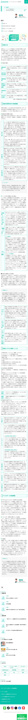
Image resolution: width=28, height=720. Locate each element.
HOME (4, 691)
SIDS (5, 666)
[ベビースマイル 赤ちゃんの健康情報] (10, 1)
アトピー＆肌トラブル (14, 667)
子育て (23, 670)
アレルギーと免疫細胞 (8, 31)
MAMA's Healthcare (8, 696)
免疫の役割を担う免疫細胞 (9, 26)
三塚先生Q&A (5, 670)
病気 (23, 672)
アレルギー (23, 666)
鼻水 (5, 675)
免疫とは (5, 23)
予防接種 (14, 670)
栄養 (5, 672)
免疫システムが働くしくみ (9, 28)
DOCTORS (6, 699)
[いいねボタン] (2, 587)
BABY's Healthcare (9, 694)
